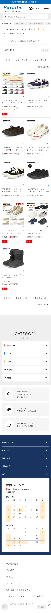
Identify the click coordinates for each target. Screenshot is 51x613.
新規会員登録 (12, 563)
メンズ (33, 29)
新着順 (7, 60)
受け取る (41, 607)
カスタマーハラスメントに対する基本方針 (25, 596)
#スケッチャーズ (36, 23)
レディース (22, 29)
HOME (3, 33)
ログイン (35, 8)
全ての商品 (10, 29)
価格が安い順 (21, 60)
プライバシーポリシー (16, 583)
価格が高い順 (40, 60)
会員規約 (10, 576)
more (25, 394)
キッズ (42, 29)
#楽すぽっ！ (20, 23)
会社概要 (10, 570)
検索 (4, 16)
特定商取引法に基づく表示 (18, 589)
